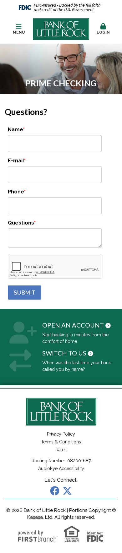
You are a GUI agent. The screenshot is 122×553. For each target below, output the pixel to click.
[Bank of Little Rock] (61, 29)
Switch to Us (64, 353)
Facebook (54, 491)
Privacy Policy (61, 433)
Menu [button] (19, 32)
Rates (61, 449)
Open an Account (73, 325)
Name (15, 130)
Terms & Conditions (61, 441)
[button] (103, 29)
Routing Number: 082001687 (61, 460)
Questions (21, 223)
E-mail (16, 161)
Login (103, 32)
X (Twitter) (67, 491)
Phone (16, 192)
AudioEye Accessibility (61, 468)
